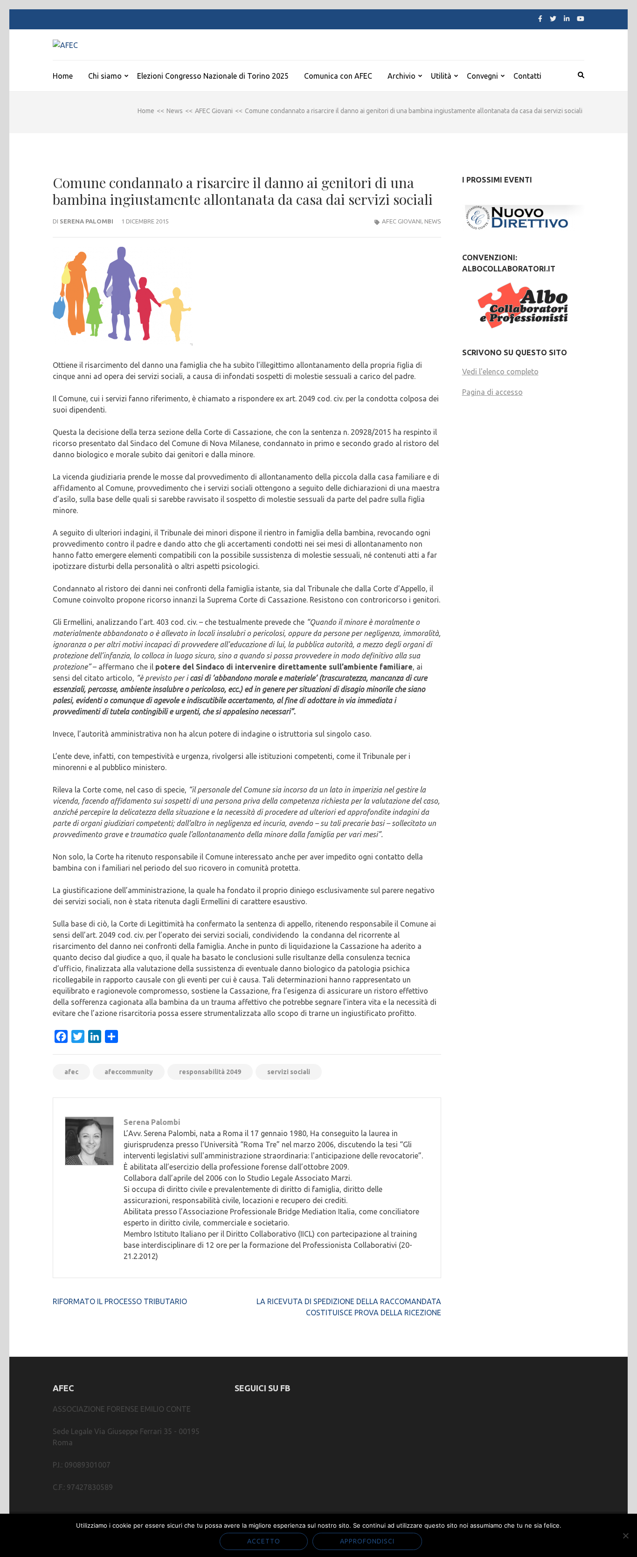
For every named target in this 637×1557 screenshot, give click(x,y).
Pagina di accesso (492, 392)
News (432, 221)
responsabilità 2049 (210, 1072)
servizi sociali (288, 1072)
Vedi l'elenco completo (500, 371)
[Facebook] (540, 18)
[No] (625, 1535)
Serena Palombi (86, 221)
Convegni (482, 76)
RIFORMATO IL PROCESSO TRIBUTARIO (120, 1301)
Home (63, 76)
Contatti (527, 76)
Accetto (263, 1541)
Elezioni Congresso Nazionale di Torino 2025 (213, 76)
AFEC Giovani (402, 221)
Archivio (401, 76)
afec (71, 1072)
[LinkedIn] (566, 18)
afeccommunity (128, 1072)
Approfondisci (367, 1541)
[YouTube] (580, 18)
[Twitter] (553, 18)
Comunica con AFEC (338, 76)
